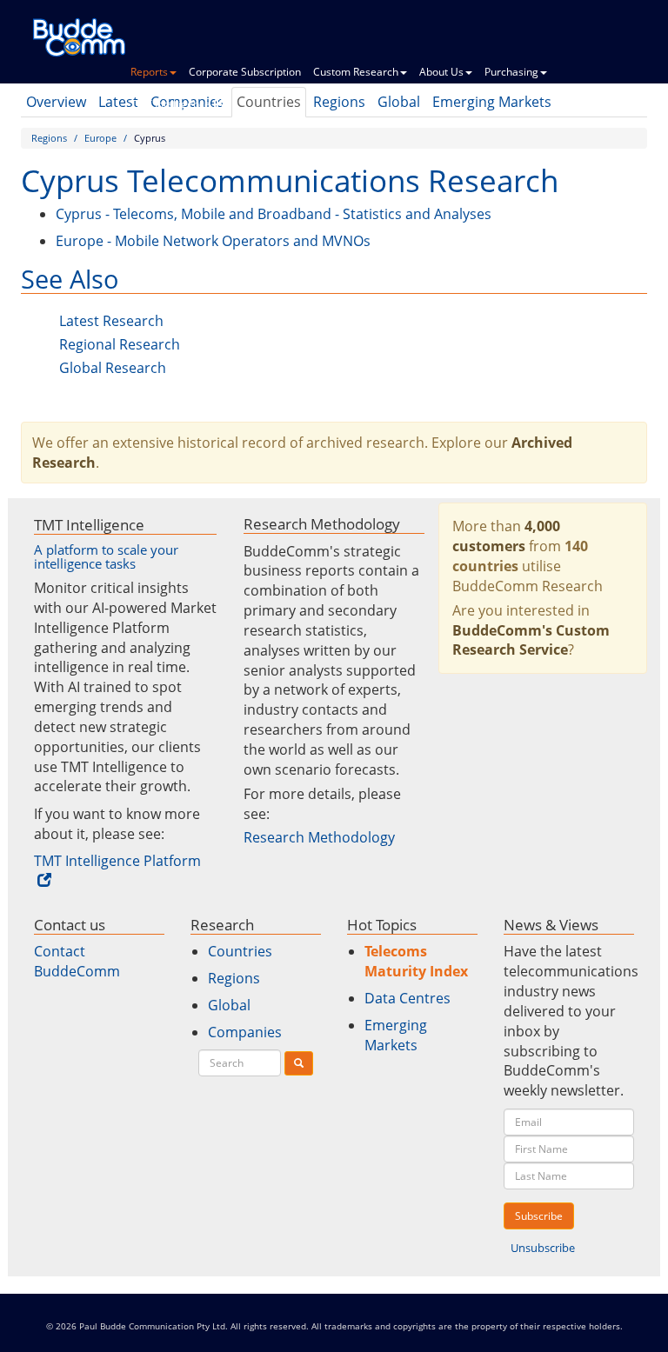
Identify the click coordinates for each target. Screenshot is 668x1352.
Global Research (112, 367)
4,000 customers (506, 536)
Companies (245, 1032)
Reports (149, 71)
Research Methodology (319, 837)
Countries (240, 951)
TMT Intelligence (170, 104)
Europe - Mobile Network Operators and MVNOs (213, 240)
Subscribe (539, 1216)
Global (229, 1005)
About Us (441, 71)
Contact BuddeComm (77, 961)
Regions (49, 137)
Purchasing (511, 71)
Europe (100, 137)
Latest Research (111, 320)
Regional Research (119, 344)
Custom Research (355, 71)
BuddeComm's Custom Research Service (531, 640)
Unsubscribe (543, 1247)
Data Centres (407, 998)
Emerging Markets (395, 1035)
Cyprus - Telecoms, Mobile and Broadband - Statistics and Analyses (273, 213)
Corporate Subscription (245, 71)
